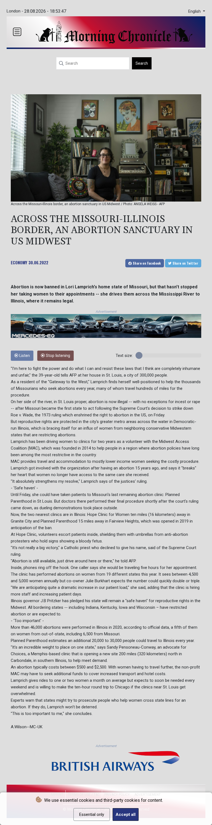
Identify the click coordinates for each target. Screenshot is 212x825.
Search (142, 63)
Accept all (126, 814)
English (195, 11)
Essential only (91, 814)
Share (146, 263)
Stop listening (57, 355)
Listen (24, 355)
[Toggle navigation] (17, 31)
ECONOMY (19, 262)
